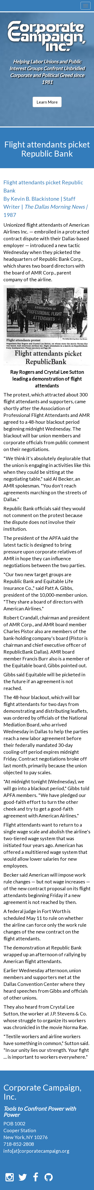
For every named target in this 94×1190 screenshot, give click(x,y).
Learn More (47, 101)
